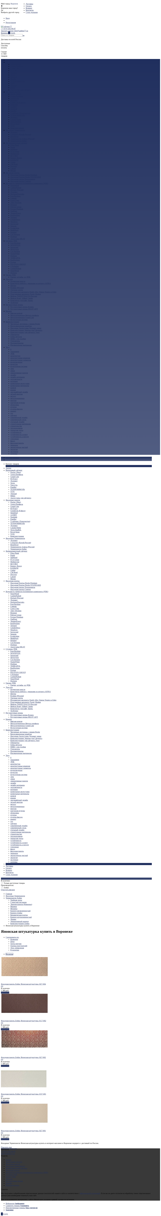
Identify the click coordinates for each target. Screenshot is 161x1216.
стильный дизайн (17, 422)
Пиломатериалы (16, 343)
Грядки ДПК (11, 275)
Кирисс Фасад (16, 158)
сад (11, 413)
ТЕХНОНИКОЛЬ (17, 81)
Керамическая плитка (19, 915)
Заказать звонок (7, 31)
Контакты (30, 10)
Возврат (29, 8)
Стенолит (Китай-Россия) (20, 134)
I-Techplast (14, 266)
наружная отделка (17, 403)
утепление (14, 439)
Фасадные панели (13, 92)
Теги (7, 347)
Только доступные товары (14, 883)
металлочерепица (17, 398)
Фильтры (9, 954)
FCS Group (14, 152)
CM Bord (14, 164)
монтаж (13, 401)
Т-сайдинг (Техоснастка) (20, 113)
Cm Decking (15, 235)
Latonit (13, 169)
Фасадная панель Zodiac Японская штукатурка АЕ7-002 (23, 1057)
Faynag (13, 262)
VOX (12, 83)
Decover (13, 166)
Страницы (10, 864)
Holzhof (13, 232)
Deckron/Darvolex (17, 194)
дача (12, 369)
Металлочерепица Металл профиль (24, 315)
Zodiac (6, 888)
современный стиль (18, 420)
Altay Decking (15, 203)
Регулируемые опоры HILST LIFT (24, 309)
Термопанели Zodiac (18, 141)
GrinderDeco (15, 220)
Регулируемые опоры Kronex (22, 307)
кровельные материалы (19, 386)
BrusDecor (14, 137)
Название (14, 939)
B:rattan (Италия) (17, 288)
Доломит (14, 73)
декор (12, 371)
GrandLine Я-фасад (17, 103)
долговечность (16, 379)
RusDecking (15, 215)
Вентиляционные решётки (21, 326)
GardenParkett (15, 188)
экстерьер (14, 452)
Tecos (12, 75)
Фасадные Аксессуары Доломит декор (25, 328)
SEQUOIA (14, 249)
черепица (14, 445)
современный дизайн (18, 418)
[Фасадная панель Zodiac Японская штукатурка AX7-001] (23, 1090)
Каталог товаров (12, 458)
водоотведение (16, 362)
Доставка (29, 4)
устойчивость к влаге (19, 435)
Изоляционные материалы (21, 345)
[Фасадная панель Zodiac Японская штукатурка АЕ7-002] (24, 1047)
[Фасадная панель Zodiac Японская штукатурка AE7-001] (24, 1123)
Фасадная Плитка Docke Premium (23, 175)
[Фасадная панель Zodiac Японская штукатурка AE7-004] (24, 976)
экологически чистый (19, 447)
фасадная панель (17, 443)
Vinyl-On (13, 77)
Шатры (13, 286)
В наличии (14, 950)
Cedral (12, 162)
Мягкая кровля (16, 313)
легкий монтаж (16, 394)
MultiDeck (14, 230)
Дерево (13, 919)
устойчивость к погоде (19, 437)
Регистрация (11, 23)
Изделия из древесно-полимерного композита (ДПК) (27, 183)
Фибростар (14, 154)
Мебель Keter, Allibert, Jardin (21, 298)
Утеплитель (15, 341)
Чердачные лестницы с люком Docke (25, 324)
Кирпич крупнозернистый (21, 917)
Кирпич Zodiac (16, 913)
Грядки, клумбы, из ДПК (20, 277)
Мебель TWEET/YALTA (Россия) (23, 296)
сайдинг (13, 415)
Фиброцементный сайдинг (16, 143)
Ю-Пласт (14, 71)
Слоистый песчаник (18, 902)
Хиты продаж (15, 944)
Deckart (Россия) (16, 190)
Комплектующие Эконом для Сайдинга (26, 330)
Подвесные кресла (17, 281)
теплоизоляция (16, 428)
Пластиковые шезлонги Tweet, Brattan (25, 294)
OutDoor (13, 211)
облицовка (14, 405)
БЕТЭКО (14, 156)
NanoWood (14, 186)
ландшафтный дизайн (19, 392)
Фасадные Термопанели (15, 130)
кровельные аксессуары (19, 383)
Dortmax (13, 237)
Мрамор (13, 907)
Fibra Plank (14, 145)
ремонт (13, 411)
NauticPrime (15, 254)
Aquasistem (14, 352)
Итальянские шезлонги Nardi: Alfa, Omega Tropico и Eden (33, 292)
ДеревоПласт (15, 213)
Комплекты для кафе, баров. (21, 300)
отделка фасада (16, 409)
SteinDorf (14, 105)
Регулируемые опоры (14, 305)
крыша (13, 390)
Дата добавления (17, 948)
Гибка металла (16, 337)
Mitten (12, 88)
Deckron (13, 273)
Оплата (29, 6)
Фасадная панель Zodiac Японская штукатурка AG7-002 (23, 1021)
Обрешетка (14, 335)
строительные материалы (20, 424)
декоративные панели (19, 373)
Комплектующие (17, 128)
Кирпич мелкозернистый (20, 911)
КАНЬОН (14, 160)
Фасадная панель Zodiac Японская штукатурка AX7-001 (23, 1094)
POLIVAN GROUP (18, 264)
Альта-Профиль (16, 66)
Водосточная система (19, 320)
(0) (2, 986)
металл (13, 396)
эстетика (13, 454)
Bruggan (13, 205)
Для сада (9, 279)
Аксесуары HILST (17, 239)
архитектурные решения (20, 358)
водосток (14, 364)
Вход (8, 18)
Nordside (13, 109)
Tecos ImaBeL (15, 122)
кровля (13, 388)
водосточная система (18, 366)
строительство (16, 426)
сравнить (13, 1149)
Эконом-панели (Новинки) (21, 904)
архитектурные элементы (20, 360)
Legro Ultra (14, 200)
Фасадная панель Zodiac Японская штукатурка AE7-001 (23, 1131)
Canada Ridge (15, 120)
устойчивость (15, 432)
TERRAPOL (15, 258)
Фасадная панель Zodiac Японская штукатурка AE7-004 (23, 984)
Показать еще (6, 1147)
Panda (12, 147)
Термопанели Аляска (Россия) (22, 139)
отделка (13, 407)
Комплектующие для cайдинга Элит (25, 332)
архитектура (15, 356)
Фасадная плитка (12, 173)
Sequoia (13, 226)
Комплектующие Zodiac (20, 924)
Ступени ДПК (11, 241)
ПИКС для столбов (18, 339)
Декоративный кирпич (19, 921)
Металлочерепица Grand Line (22, 318)
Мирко (13, 171)
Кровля (9, 311)
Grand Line (14, 69)
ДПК (12, 354)
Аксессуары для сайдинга (20, 90)
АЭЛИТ (13, 107)
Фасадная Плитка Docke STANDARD (25, 177)
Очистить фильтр (8, 890)
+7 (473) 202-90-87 (8, 29)
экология (14, 449)
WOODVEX (15, 245)
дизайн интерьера (17, 377)
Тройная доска (16, 900)
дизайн (13, 375)
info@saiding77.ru (21, 31)
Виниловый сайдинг (14, 62)
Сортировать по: (12, 937)
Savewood (14, 224)
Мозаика (13, 909)
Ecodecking (14, 228)
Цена (12, 942)
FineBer (13, 79)
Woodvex (14, 222)
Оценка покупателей (18, 946)
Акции (8, 60)
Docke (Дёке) (15, 64)
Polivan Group (15, 207)
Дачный (13, 86)
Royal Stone (15, 124)
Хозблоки (14, 303)
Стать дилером (32, 12)
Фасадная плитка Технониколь (22, 179)
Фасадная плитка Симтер (20, 181)
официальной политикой (90, 1193)
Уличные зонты (16, 290)
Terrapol (13, 217)
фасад (12, 441)
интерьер (14, 381)
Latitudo (13, 198)
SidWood (13, 149)
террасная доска (16, 430)
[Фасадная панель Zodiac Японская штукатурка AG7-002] (24, 1012)
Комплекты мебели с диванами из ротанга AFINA (30, 283)
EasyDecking (15, 196)
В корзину (5, 993)
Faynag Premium (16, 209)
